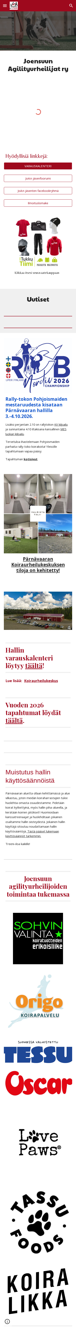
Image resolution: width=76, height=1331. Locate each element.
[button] (5, 5)
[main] (38, 64)
